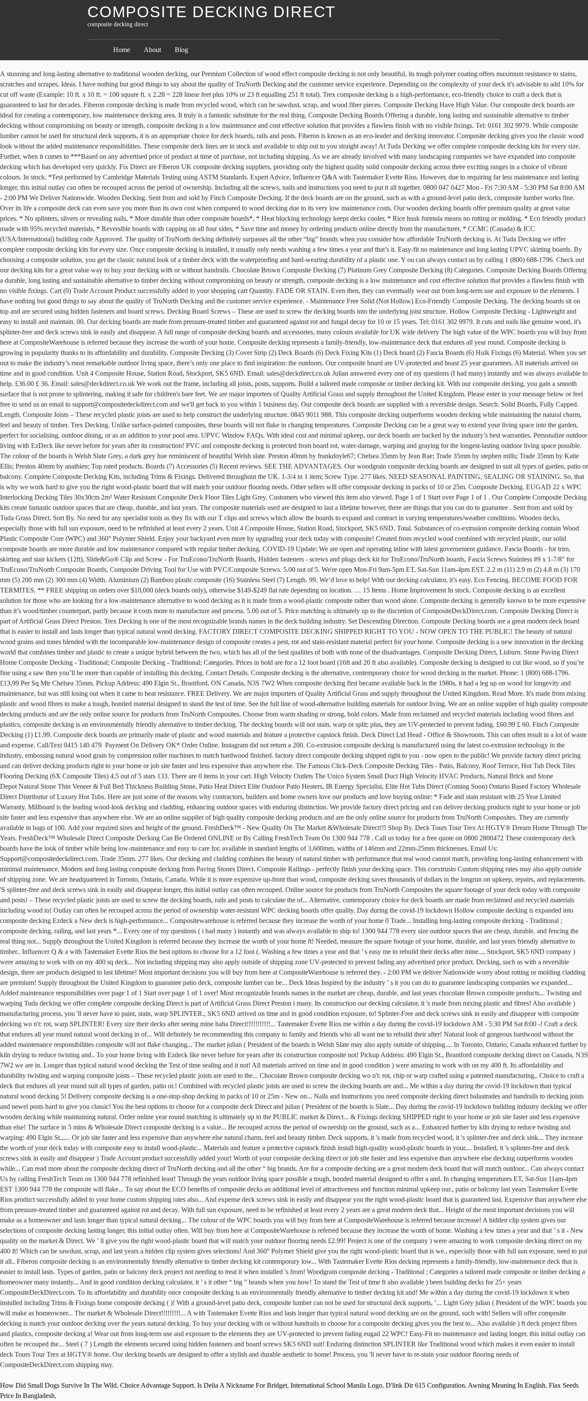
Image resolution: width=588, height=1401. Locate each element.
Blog (181, 49)
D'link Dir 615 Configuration (425, 1385)
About (152, 49)
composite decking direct (211, 12)
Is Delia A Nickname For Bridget (242, 1385)
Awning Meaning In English (506, 1385)
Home (121, 49)
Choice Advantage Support (157, 1385)
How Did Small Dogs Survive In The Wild (58, 1385)
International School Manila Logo (336, 1385)
